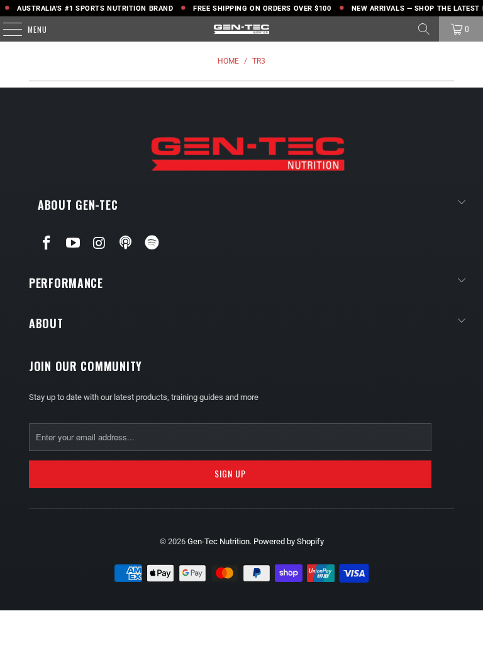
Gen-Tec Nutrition (218, 541)
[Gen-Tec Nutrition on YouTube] (73, 244)
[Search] (424, 29)
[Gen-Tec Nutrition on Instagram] (99, 244)
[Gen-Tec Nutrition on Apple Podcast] (125, 243)
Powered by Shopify (288, 541)
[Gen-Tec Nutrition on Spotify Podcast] (152, 243)
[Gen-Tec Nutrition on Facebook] (47, 244)
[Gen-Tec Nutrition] (241, 29)
